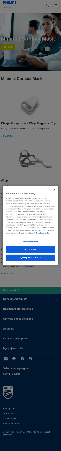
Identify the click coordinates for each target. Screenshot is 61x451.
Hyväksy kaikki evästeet (30, 258)
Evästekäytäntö (42, 233)
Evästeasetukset (30, 241)
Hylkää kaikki (30, 249)
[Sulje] (54, 189)
